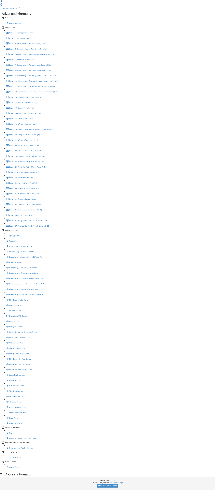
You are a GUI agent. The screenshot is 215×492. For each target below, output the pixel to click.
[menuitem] (1, 5)
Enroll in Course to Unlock (107, 486)
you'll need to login (116, 482)
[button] (1, 2)
